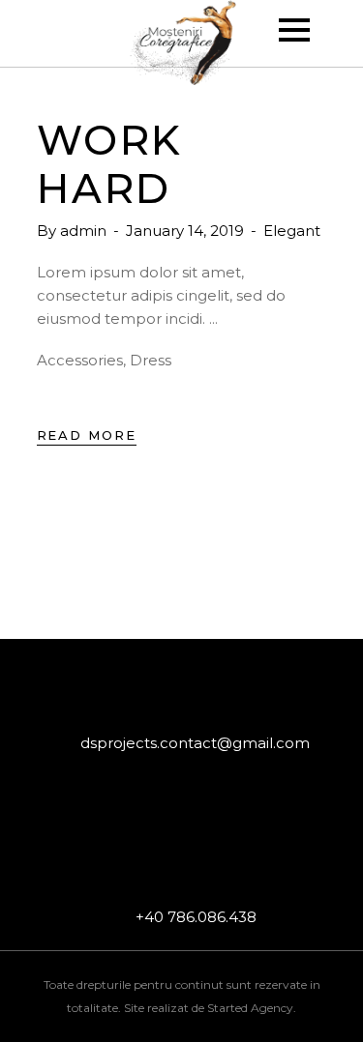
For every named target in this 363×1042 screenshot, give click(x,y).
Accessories (80, 360)
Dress (150, 360)
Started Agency (250, 1007)
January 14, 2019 (187, 230)
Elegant (291, 230)
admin (85, 230)
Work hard (110, 164)
